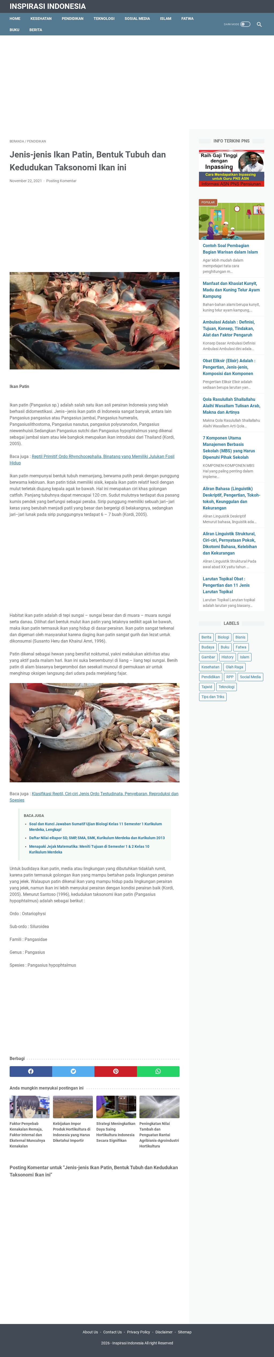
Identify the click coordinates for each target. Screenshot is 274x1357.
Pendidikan (72, 18)
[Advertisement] (137, 82)
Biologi (223, 637)
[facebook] (31, 1071)
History (228, 657)
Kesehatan (41, 18)
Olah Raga (234, 667)
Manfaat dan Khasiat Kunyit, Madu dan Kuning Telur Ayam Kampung (231, 290)
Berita (35, 30)
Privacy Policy (138, 1332)
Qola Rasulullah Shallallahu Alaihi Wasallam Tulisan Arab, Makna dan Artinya (231, 406)
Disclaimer (164, 1332)
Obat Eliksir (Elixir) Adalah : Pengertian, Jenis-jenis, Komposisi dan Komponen (229, 367)
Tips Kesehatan (142, 1349)
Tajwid (206, 687)
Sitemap (185, 1332)
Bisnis (240, 637)
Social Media (250, 677)
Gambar (208, 657)
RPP (230, 677)
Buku (14, 30)
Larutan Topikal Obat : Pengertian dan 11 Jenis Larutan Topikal (226, 585)
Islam (165, 18)
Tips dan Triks (212, 697)
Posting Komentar (61, 181)
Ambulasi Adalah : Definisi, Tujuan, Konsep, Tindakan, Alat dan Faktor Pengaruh (229, 329)
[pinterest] (115, 1071)
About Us (90, 1332)
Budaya (207, 647)
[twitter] (73, 1071)
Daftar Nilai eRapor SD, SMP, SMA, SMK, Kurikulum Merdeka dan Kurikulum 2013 (97, 838)
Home (15, 18)
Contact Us (112, 1332)
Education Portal (114, 1349)
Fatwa (187, 18)
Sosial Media (137, 18)
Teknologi (104, 18)
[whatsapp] (158, 1071)
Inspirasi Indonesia (48, 6)
